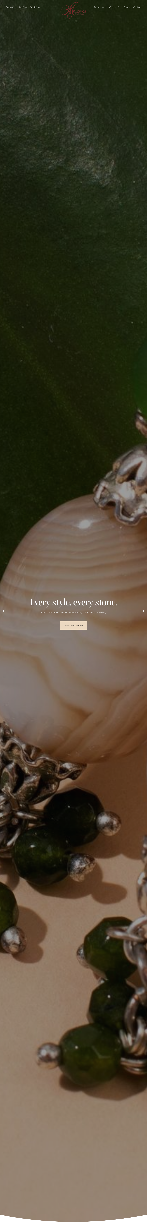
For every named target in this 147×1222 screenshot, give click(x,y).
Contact (137, 7)
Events (126, 7)
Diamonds (73, 627)
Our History (36, 7)
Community (115, 7)
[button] (10, 7)
